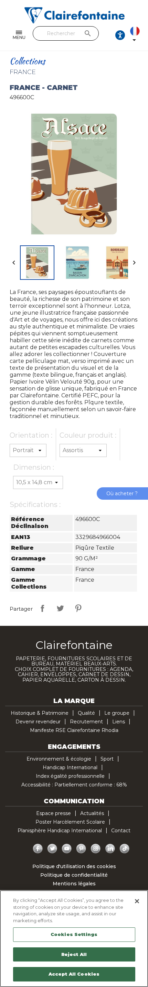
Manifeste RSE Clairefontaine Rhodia (74, 730)
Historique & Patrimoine (39, 713)
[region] (74, 938)
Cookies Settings (74, 934)
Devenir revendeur (38, 722)
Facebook (37, 848)
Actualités (92, 813)
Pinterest (78, 608)
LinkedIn (110, 848)
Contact (120, 830)
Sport (107, 759)
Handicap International (70, 767)
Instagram (95, 848)
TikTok (124, 848)
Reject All (74, 954)
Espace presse (53, 813)
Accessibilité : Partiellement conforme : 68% (74, 785)
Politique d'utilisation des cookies (74, 866)
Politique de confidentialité (74, 875)
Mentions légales (74, 884)
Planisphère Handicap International (60, 830)
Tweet (60, 608)
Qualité (86, 713)
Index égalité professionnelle (70, 776)
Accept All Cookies (74, 974)
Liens (118, 722)
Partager (42, 608)
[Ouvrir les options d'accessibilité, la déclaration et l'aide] (120, 35)
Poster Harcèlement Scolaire (70, 822)
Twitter (52, 848)
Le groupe (116, 713)
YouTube (66, 848)
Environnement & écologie (59, 759)
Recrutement (86, 722)
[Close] (137, 901)
